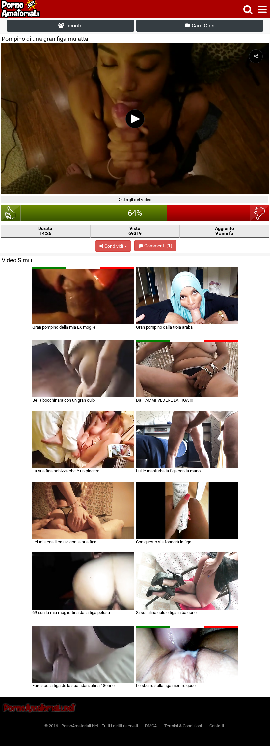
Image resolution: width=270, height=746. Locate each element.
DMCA (151, 725)
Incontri (73, 25)
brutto (259, 213)
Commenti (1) (157, 245)
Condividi (113, 246)
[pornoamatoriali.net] (32, 9)
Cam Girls (202, 25)
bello (11, 213)
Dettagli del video (134, 199)
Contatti (216, 725)
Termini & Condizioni (183, 725)
